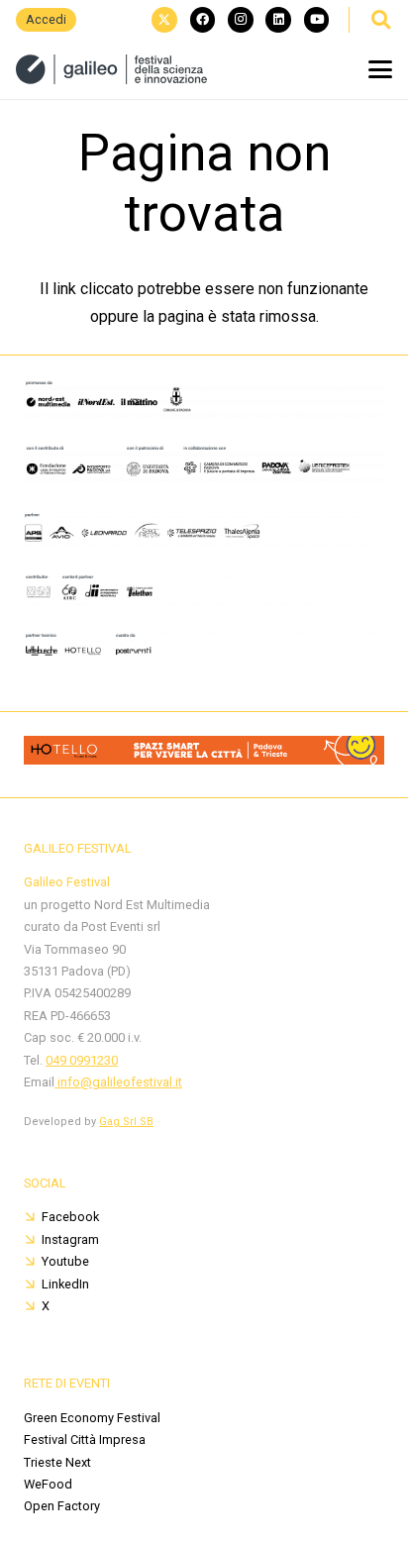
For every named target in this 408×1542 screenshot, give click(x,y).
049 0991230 (82, 1060)
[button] (380, 20)
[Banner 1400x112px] (204, 759)
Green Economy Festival (92, 1417)
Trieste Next (57, 1462)
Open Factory (62, 1505)
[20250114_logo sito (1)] (111, 69)
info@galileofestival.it (118, 1082)
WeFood (48, 1484)
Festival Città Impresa (85, 1439)
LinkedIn (65, 1284)
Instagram (70, 1239)
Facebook (70, 1216)
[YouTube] (317, 20)
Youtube (65, 1261)
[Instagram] (241, 20)
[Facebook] (203, 20)
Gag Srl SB (126, 1121)
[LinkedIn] (278, 20)
